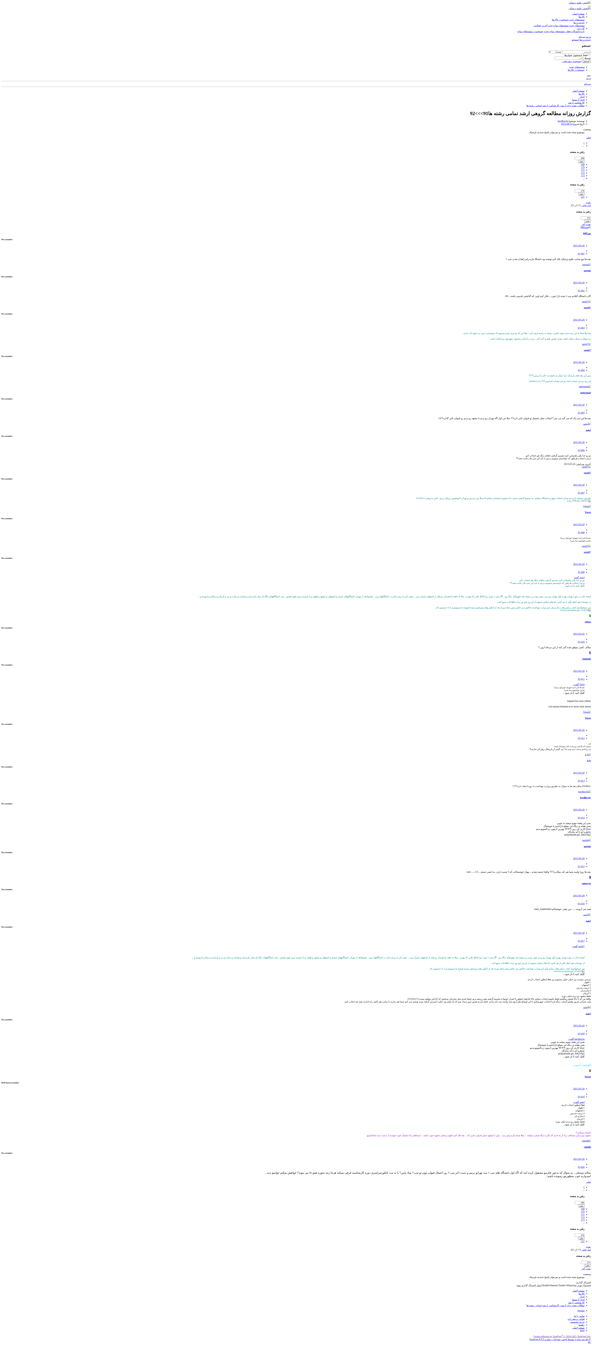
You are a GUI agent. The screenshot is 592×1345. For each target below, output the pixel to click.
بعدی (588, 202)
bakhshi (586, 659)
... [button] (584, 145)
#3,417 (581, 941)
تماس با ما (579, 1316)
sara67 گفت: (578, 946)
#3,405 (581, 413)
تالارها (582, 16)
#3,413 (581, 781)
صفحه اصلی (578, 13)
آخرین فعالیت (540, 25)
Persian (581, 1310)
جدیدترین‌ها (579, 22)
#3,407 (581, 493)
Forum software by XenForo (562, 1336)
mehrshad (585, 392)
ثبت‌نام (587, 84)
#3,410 (581, 642)
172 (583, 173)
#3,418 (581, 1033)
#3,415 (581, 866)
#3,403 (581, 328)
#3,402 (581, 290)
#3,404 (581, 370)
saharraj (586, 883)
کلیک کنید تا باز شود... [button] (574, 586)
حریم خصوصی (577, 1322)
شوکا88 (587, 233)
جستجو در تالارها (560, 19)
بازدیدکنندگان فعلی (575, 31)
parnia (587, 270)
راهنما (582, 1325)
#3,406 (581, 450)
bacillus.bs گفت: (576, 1039)
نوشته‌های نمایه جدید (558, 25)
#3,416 (581, 903)
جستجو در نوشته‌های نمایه (530, 31)
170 (583, 167)
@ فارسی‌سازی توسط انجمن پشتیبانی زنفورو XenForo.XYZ (560, 1339)
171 (583, 170)
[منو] (589, 6)
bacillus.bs (563, 121)
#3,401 (581, 253)
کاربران (581, 28)
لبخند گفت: (579, 577)
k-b (589, 760)
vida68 (587, 1147)
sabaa (588, 622)
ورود (588, 78)
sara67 (587, 307)
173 (583, 175)
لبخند (588, 430)
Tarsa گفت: (579, 684)
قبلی (588, 137)
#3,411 (581, 679)
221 (583, 197)
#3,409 (581, 572)
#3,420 (581, 1167)
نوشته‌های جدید (577, 19)
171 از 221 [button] (576, 205)
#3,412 (581, 738)
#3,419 (581, 1096)
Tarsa (588, 512)
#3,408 (581, 532)
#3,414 (581, 817)
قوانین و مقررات (576, 1319)
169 (583, 164)
